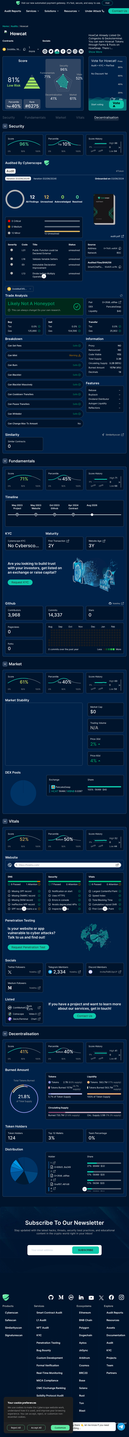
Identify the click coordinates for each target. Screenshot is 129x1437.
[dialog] (38, 1415)
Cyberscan (11, 1312)
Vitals (80, 117)
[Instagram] (121, 1297)
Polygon (84, 1327)
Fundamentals (35, 117)
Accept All (36, 1427)
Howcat (24, 26)
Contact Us (84, 1016)
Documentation (116, 1335)
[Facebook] (111, 1297)
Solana (83, 1388)
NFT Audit (42, 1327)
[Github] (51, 1297)
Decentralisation (106, 117)
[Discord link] (69, 51)
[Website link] (44, 51)
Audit (110, 1342)
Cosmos (84, 1365)
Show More (95, 51)
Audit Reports (12, 11)
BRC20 (83, 1372)
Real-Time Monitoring (49, 1372)
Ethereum (85, 1312)
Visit (107, 3)
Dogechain (85, 1335)
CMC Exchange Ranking (51, 1388)
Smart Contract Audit (49, 1312)
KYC (39, 1335)
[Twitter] (101, 1297)
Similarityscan (13, 1327)
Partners (112, 1372)
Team (110, 1365)
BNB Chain (85, 1320)
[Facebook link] (63, 51)
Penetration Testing (48, 1342)
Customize (60, 1427)
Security (9, 117)
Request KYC (20, 582)
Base (82, 1380)
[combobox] (19, 289)
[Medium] (61, 1297)
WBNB (70, 791)
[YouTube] (91, 1297)
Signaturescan (13, 1335)
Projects (111, 1357)
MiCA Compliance (47, 1380)
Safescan (10, 1320)
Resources (113, 1320)
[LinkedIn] (81, 1297)
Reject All (16, 1427)
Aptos (83, 1342)
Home (6, 26)
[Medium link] (81, 51)
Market (61, 117)
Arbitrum (84, 1357)
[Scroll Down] (44, 276)
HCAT (54, 791)
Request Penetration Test (28, 947)
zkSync (83, 1350)
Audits (14, 26)
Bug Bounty (43, 1350)
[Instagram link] (75, 51)
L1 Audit (41, 1320)
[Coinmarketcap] (71, 1297)
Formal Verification (47, 1365)
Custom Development (49, 1357)
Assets (111, 1327)
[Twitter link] (51, 51)
